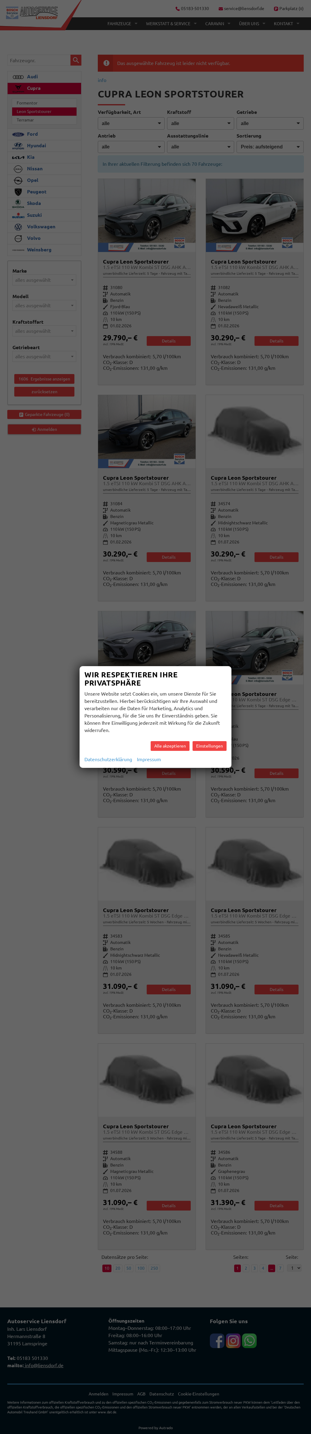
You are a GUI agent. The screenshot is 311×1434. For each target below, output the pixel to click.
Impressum (149, 759)
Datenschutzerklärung (108, 759)
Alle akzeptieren (170, 746)
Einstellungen (209, 746)
